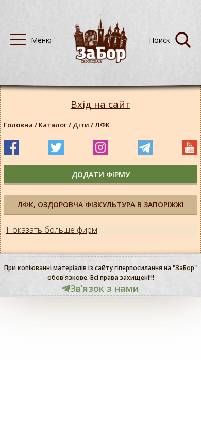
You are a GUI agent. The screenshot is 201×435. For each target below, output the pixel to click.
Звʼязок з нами (104, 288)
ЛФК (102, 124)
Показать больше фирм (51, 230)
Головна (18, 124)
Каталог (53, 124)
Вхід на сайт (100, 104)
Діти (81, 124)
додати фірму (101, 174)
